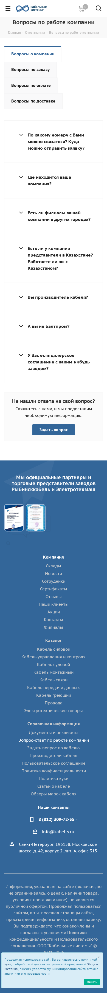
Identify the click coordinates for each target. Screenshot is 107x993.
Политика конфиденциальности (53, 770)
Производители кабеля (53, 755)
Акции (53, 611)
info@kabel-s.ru (58, 831)
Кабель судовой (53, 664)
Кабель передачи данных (53, 687)
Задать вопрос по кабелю (53, 747)
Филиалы (53, 627)
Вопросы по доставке (33, 101)
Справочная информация (53, 723)
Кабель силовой (53, 649)
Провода (54, 702)
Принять (92, 981)
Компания (53, 557)
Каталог (53, 640)
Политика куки (53, 778)
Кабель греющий (53, 695)
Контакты (53, 619)
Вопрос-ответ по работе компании (53, 740)
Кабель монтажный (53, 672)
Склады (53, 565)
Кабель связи (53, 679)
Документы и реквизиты (53, 732)
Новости (53, 573)
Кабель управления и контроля (53, 656)
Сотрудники (53, 581)
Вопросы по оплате (31, 85)
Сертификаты (53, 588)
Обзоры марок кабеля (54, 793)
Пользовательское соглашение (54, 763)
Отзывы (54, 596)
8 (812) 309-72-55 (56, 819)
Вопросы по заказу (30, 69)
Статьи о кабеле (53, 786)
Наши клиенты (54, 604)
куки (7, 964)
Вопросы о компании (32, 53)
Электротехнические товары (53, 710)
